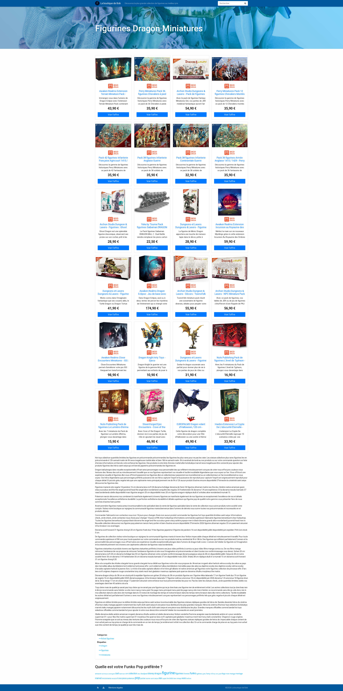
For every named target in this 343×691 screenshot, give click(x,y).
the (168, 678)
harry (208, 674)
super (164, 678)
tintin (171, 678)
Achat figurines (107, 638)
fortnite (186, 674)
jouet (220, 674)
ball (117, 673)
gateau (199, 674)
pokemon (130, 678)
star (160, 678)
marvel (98, 678)
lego (224, 674)
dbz (139, 674)
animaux (105, 674)
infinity (212, 674)
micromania (106, 678)
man (227, 674)
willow (189, 678)
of (117, 678)
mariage (239, 674)
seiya (156, 678)
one (120, 678)
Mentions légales (116, 688)
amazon (98, 674)
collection (132, 673)
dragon (104, 646)
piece (124, 678)
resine (148, 678)
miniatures (105, 655)
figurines (105, 650)
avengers (111, 674)
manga (232, 674)
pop (137, 678)
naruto (113, 678)
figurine (168, 673)
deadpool (144, 674)
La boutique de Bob (110, 3)
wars (184, 678)
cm (126, 674)
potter (142, 678)
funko (193, 673)
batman (122, 674)
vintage (178, 678)
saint (152, 678)
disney (151, 673)
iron (217, 674)
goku (204, 674)
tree (175, 678)
